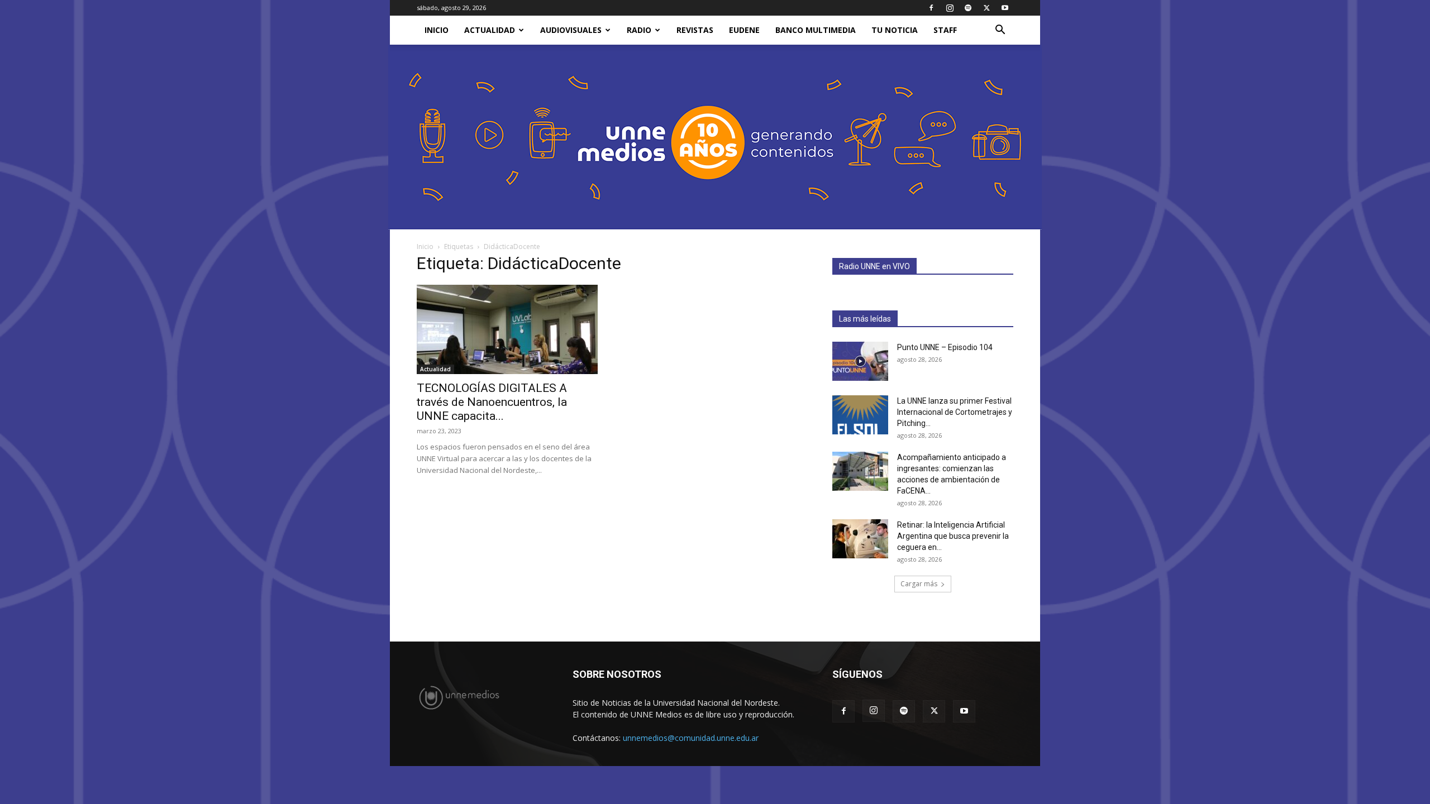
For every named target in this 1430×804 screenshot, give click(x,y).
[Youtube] (1005, 8)
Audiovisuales (571, 30)
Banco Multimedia (815, 30)
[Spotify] (968, 8)
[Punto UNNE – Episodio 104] (860, 361)
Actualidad (489, 30)
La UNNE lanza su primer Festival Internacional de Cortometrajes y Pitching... (954, 412)
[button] (999, 31)
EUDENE (744, 30)
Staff (945, 30)
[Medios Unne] (715, 137)
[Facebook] (931, 8)
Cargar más (918, 583)
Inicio (425, 246)
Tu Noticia (894, 30)
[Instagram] (949, 8)
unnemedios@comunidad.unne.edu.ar (691, 738)
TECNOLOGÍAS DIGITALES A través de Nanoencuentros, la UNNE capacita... (492, 402)
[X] (986, 8)
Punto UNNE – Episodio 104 (945, 347)
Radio (639, 30)
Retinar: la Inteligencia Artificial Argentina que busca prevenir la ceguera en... (953, 536)
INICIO (437, 30)
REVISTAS (694, 30)
